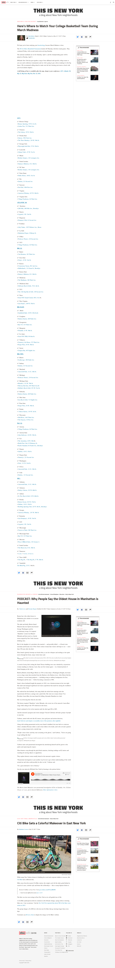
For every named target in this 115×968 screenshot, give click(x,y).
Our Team (79, 942)
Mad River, (21, 417)
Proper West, (22, 406)
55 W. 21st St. (33, 124)
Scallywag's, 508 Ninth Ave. (26, 360)
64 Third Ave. (33, 199)
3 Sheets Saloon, (23, 411)
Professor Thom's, (23, 239)
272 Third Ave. (35, 342)
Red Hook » (79, 848)
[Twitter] (66, 936)
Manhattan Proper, (23, 233)
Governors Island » (82, 864)
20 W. (29, 441)
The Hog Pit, (22, 560)
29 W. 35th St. (30, 132)
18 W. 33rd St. (27, 260)
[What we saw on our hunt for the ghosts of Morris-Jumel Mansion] (56, 625)
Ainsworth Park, (23, 372)
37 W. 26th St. (39, 560)
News (32, 2)
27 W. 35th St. (35, 146)
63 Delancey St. (32, 443)
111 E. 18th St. (32, 372)
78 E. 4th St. (35, 286)
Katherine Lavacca (23, 829)
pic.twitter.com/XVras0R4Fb (47, 890)
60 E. (35, 298)
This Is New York (58, 950)
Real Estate (46, 950)
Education (61, 594)
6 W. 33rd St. (27, 524)
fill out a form (30, 915)
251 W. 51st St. (35, 388)
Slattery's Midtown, (24, 164)
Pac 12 (35, 73)
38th (32, 441)
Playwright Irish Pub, (24, 146)
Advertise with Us (80, 938)
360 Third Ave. (31, 280)
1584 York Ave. (27, 138)
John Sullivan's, (22, 435)
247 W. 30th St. (34, 193)
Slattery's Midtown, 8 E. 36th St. (27, 274)
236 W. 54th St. (34, 140)
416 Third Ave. (31, 553)
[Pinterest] (66, 940)
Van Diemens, (22, 254)
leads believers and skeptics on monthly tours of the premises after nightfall (38, 721)
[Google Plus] (66, 942)
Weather (46, 956)
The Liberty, (22, 132)
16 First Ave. (30, 420)
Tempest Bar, (22, 350)
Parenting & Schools (48, 946)
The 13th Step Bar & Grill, (26, 292)
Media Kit (79, 946)
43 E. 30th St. (31, 548)
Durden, (20, 181)
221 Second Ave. (29, 457)
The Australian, (22, 441)
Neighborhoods (23, 2)
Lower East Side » (81, 857)
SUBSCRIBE (71, 950)
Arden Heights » (81, 75)
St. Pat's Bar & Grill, (24, 496)
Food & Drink (40, 21)
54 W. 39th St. (30, 406)
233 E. (28, 565)
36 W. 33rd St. (32, 518)
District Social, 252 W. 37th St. (27, 502)
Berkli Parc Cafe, (23, 443)
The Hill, (20, 553)
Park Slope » (80, 50)
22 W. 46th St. (35, 496)
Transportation (47, 952)
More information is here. (50, 790)
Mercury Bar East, (23, 386)
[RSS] (66, 946)
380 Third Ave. (32, 530)
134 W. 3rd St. (32, 411)
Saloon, (20, 138)
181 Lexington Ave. (33, 158)
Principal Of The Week (60, 948)
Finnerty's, (21, 457)
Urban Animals (47, 954)
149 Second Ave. (39, 292)
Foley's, (20, 260)
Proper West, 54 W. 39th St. (26, 344)
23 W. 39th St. (28, 330)
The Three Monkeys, (24, 140)
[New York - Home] (5, 2)
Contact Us (79, 940)
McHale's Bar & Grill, (24, 388)
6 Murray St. (32, 233)
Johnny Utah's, (22, 152)
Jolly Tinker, (22, 227)
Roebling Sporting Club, (25, 507)
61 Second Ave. (32, 220)
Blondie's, (21, 383)
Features (39, 2)
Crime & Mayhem (54, 594)
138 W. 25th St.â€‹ (33, 313)
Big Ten (30, 73)
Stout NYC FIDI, (23, 336)
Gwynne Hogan (32, 609)
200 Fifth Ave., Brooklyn (31, 208)
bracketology (41, 45)
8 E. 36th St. (33, 164)
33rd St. (29, 214)
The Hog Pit (30, 560)
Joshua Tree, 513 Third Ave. (26, 126)
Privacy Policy (28, 960)
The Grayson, (22, 420)
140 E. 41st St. (31, 175)
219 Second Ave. (33, 239)
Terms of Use (22, 960)
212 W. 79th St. (28, 383)
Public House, (22, 175)
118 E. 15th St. (27, 451)
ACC (61, 71)
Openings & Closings (59, 946)
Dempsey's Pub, (23, 220)
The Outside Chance (59, 938)
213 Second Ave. (28, 181)
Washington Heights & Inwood (27, 594)
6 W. (25, 214)
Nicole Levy (22, 609)
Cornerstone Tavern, (24, 266)
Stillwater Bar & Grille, (25, 286)
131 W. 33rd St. (26, 463)
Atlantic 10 (67, 71)
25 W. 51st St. (31, 152)
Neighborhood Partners (82, 936)
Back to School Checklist (60, 936)
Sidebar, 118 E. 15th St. (25, 504)
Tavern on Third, (23, 530)
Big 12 (19, 73)
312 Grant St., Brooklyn (33, 268)
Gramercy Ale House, (24, 342)
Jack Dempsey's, (23, 518)
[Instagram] (66, 944)
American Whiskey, (24, 193)
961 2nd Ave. (34, 266)
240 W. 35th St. (30, 303)
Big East (24, 73)
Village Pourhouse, (23, 199)
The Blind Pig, (21, 565)
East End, (21, 187)
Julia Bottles (31, 36)
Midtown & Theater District (26, 21)
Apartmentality (58, 942)
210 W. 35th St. (32, 435)
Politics (45, 948)
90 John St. (31, 336)
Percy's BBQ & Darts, (24, 542)
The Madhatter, (22, 280)
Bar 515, (21, 325)
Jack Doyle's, (22, 303)
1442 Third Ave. (29, 417)
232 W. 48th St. (32, 490)
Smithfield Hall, (23, 313)
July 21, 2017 (40, 893)
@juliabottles (31, 38)
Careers (78, 944)
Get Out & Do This (59, 944)
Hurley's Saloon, (23, 490)
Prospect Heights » (82, 66)
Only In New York (69, 594)
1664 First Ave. (28, 187)
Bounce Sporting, (23, 124)
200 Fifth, (21, 208)
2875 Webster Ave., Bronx (33, 227)
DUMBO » (79, 841)
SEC (39, 73)
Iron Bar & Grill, (23, 400)
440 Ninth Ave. (32, 319)
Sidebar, (20, 451)
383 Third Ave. (31, 254)
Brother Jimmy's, (23, 158)
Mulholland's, (22, 268)
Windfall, (21, 330)
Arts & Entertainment (43, 594)
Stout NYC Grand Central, (25, 298)
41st (38, 298)
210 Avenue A (35, 542)
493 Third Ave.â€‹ (34, 386)
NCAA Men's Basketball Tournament (30, 49)
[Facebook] (66, 938)
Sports (46, 21)
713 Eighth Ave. (33, 400)
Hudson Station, (23, 319)
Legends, (21, 214)
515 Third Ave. (28, 325)
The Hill (25, 553)
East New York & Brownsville (27, 818)
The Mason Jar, (22, 548)
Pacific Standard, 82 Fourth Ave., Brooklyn (30, 445)
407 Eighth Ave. (30, 350)
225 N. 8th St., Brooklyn (39, 507)
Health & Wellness (48, 944)
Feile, (19, 463)
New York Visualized (59, 940)
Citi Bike (19, 879)
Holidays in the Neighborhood (61, 952)
